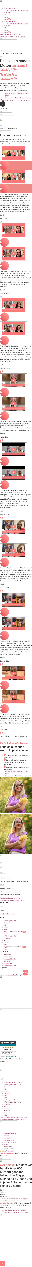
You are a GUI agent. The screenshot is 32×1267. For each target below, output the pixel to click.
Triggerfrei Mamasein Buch (14, 931)
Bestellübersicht (9, 1140)
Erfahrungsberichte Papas (12, 1085)
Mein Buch (7, 1093)
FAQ (5, 15)
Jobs (5, 929)
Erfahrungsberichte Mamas (13, 1082)
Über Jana (7, 13)
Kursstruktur (8, 1138)
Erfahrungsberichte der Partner (17, 10)
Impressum (7, 955)
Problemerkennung (10, 1134)
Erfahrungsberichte (10, 8)
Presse (6, 17)
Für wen (6, 1136)
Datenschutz (8, 957)
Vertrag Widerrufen (10, 959)
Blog (7, 19)
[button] (4, 165)
